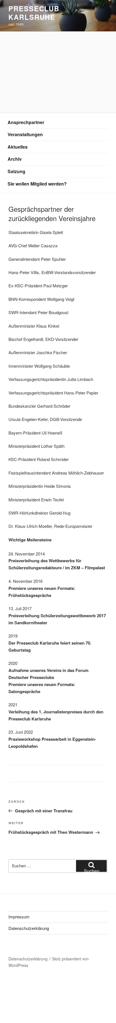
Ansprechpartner (26, 122)
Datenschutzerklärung (28, 928)
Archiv (15, 159)
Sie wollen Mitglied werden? (37, 183)
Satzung (16, 171)
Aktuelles (18, 147)
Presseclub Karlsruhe (33, 13)
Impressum (19, 917)
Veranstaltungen (25, 134)
